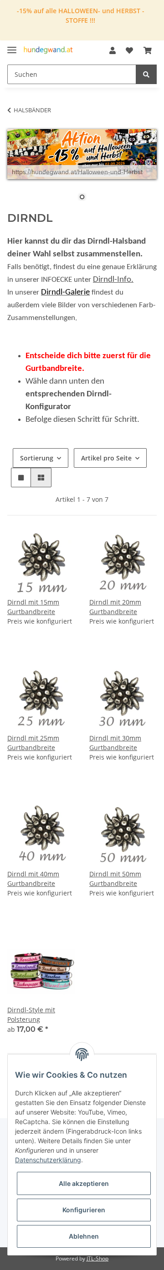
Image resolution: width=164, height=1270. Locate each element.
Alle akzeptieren (84, 1183)
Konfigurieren (83, 1210)
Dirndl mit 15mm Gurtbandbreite (33, 607)
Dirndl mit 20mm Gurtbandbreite (115, 607)
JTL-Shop (97, 1258)
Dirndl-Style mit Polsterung (31, 1014)
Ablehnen (84, 1236)
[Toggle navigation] (11, 46)
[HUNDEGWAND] (48, 50)
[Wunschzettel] (129, 50)
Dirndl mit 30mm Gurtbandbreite (115, 743)
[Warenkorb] (147, 50)
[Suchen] (146, 74)
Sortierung (36, 458)
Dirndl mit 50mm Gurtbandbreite (115, 879)
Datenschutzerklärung (48, 1160)
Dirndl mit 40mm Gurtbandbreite (33, 879)
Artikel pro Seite (106, 458)
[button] (112, 50)
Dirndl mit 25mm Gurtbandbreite (33, 743)
